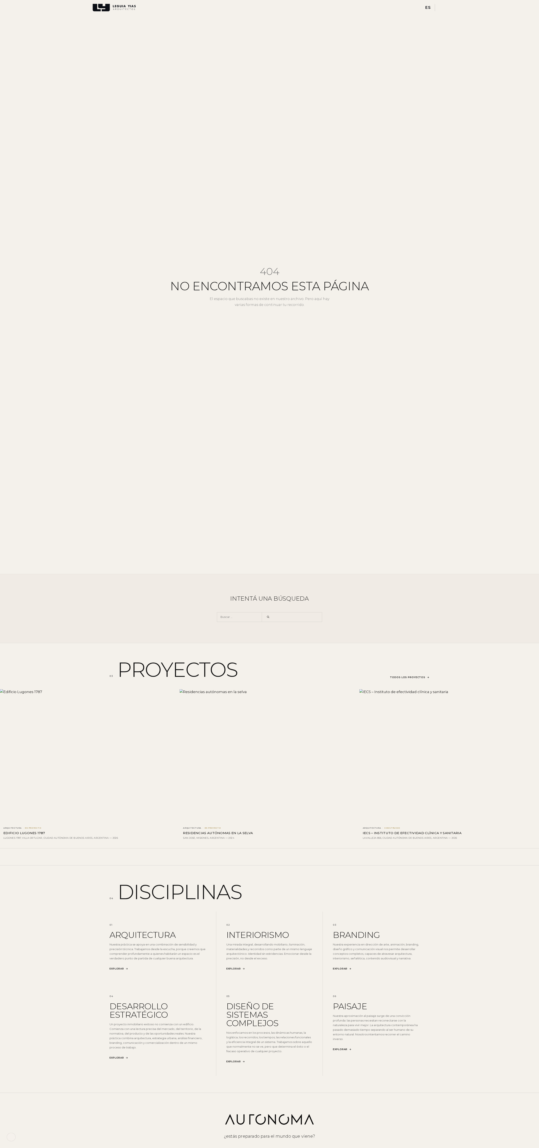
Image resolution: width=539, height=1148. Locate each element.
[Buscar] (268, 617)
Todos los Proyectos (410, 677)
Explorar (118, 968)
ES (428, 7)
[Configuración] (11, 1137)
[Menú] (442, 8)
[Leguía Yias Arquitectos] (114, 7)
